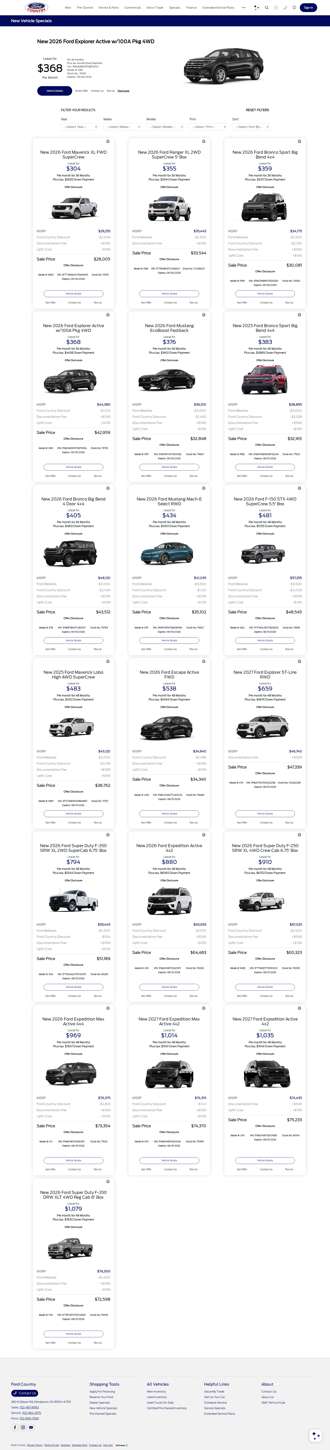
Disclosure (123, 90)
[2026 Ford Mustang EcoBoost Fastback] (169, 380)
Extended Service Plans (219, 1413)
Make (108, 119)
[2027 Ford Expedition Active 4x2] (265, 1074)
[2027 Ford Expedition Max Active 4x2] (169, 1074)
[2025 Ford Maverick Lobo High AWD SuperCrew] (73, 727)
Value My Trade (214, 1391)
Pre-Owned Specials (103, 1413)
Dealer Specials (100, 1402)
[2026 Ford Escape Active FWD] (169, 727)
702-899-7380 (29, 1418)
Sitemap (65, 1445)
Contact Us (27, 1393)
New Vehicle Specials (103, 1408)
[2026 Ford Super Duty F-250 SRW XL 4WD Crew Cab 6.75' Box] (265, 901)
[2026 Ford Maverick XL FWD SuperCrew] (73, 207)
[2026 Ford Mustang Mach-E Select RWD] (169, 554)
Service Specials (214, 1408)
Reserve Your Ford (101, 1397)
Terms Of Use (51, 1445)
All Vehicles (158, 1384)
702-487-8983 (29, 1407)
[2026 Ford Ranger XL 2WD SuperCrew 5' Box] (169, 207)
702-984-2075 (31, 1412)
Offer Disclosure (73, 187)
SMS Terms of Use (273, 1402)
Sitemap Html (79, 1445)
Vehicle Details (54, 90)
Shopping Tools (104, 1384)
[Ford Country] (36, 7)
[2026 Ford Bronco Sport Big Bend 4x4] (265, 207)
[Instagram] (23, 1427)
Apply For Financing (102, 1391)
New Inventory (156, 1391)
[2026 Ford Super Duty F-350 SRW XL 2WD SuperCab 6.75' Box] (73, 901)
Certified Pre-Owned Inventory (167, 1408)
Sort (235, 119)
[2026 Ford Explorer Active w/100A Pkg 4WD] (73, 380)
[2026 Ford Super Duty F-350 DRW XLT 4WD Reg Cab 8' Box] (73, 1247)
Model (151, 119)
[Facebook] (15, 1427)
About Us (267, 1397)
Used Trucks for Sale (160, 1402)
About (267, 1384)
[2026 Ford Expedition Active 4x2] (169, 901)
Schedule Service (215, 1402)
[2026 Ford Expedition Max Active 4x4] (73, 1074)
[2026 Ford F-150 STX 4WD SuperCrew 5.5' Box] (265, 554)
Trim (192, 119)
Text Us (98, 302)
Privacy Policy (35, 1445)
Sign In (308, 7)
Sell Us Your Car (214, 1397)
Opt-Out (108, 1445)
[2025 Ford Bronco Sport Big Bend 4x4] (265, 380)
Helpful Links (216, 1384)
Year (64, 119)
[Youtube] (31, 1427)
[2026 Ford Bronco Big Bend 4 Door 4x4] (73, 554)
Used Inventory (157, 1397)
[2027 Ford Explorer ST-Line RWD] (265, 727)
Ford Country (18, 1445)
